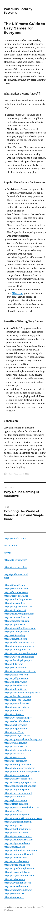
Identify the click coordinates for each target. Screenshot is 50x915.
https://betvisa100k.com (16, 775)
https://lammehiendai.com (18, 821)
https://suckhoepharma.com (18, 839)
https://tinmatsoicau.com (17, 617)
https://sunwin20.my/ (15, 538)
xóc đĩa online (11, 545)
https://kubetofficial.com (17, 721)
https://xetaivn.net (14, 897)
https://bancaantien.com (16, 621)
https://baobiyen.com (15, 757)
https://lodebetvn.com (15, 725)
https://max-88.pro (14, 732)
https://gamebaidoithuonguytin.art (22, 692)
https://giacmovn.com (15, 800)
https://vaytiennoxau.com (17, 882)
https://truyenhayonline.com (19, 875)
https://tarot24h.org (14, 847)
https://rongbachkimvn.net (18, 606)
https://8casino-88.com (16, 588)
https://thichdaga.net (15, 610)
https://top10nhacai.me (16, 596)
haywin (7, 552)
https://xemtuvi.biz (14, 893)
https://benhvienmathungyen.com (22, 771)
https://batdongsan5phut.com (19, 768)
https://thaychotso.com (16, 746)
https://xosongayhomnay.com (19, 646)
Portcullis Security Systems (15, 907)
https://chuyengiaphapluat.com (20, 782)
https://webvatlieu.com (16, 886)
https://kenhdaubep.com (16, 814)
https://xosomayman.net (17, 631)
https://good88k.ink (14, 710)
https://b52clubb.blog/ (15, 567)
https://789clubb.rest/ (15, 560)
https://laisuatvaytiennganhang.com (23, 818)
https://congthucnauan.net (18, 793)
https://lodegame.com (15, 728)
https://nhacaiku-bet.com (17, 696)
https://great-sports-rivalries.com (21, 807)
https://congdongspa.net (17, 789)
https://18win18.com (14, 585)
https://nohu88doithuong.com (20, 628)
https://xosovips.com (15, 667)
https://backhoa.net (14, 753)
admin (10, 474)
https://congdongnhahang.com (20, 786)
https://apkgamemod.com (17, 750)
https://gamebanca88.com (17, 700)
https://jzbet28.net (14, 714)
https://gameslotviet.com (17, 707)
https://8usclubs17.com (16, 592)
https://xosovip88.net (15, 603)
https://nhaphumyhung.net (18, 829)
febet (6, 578)
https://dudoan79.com (15, 682)
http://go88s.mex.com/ (16, 574)
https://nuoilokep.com (15, 743)
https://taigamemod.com (17, 843)
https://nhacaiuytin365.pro (18, 660)
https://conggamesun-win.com (20, 671)
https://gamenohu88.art (16, 703)
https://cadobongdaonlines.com (20, 653)
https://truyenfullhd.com (17, 872)
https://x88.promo (13, 664)
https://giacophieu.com (16, 804)
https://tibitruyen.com (15, 857)
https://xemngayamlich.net (18, 890)
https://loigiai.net (13, 825)
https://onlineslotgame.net (18, 599)
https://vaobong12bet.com (17, 649)
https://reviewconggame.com (19, 613)
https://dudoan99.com (15, 689)
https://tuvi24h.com (14, 879)
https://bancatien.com (15, 639)
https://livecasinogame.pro (18, 717)
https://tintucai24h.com (16, 861)
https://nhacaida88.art (15, 685)
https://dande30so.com (16, 674)
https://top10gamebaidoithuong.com (23, 739)
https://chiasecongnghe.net (18, 778)
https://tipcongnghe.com (17, 865)
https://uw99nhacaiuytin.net (19, 656)
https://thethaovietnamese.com (20, 850)
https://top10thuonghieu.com (19, 868)
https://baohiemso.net (15, 760)
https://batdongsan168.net (18, 764)
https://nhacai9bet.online (17, 735)
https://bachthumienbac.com (19, 642)
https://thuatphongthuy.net (18, 854)
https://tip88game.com (16, 678)
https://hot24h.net (13, 811)
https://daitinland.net (15, 796)
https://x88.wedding (14, 635)
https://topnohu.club (15, 624)
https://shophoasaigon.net (18, 836)
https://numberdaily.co (16, 832)
